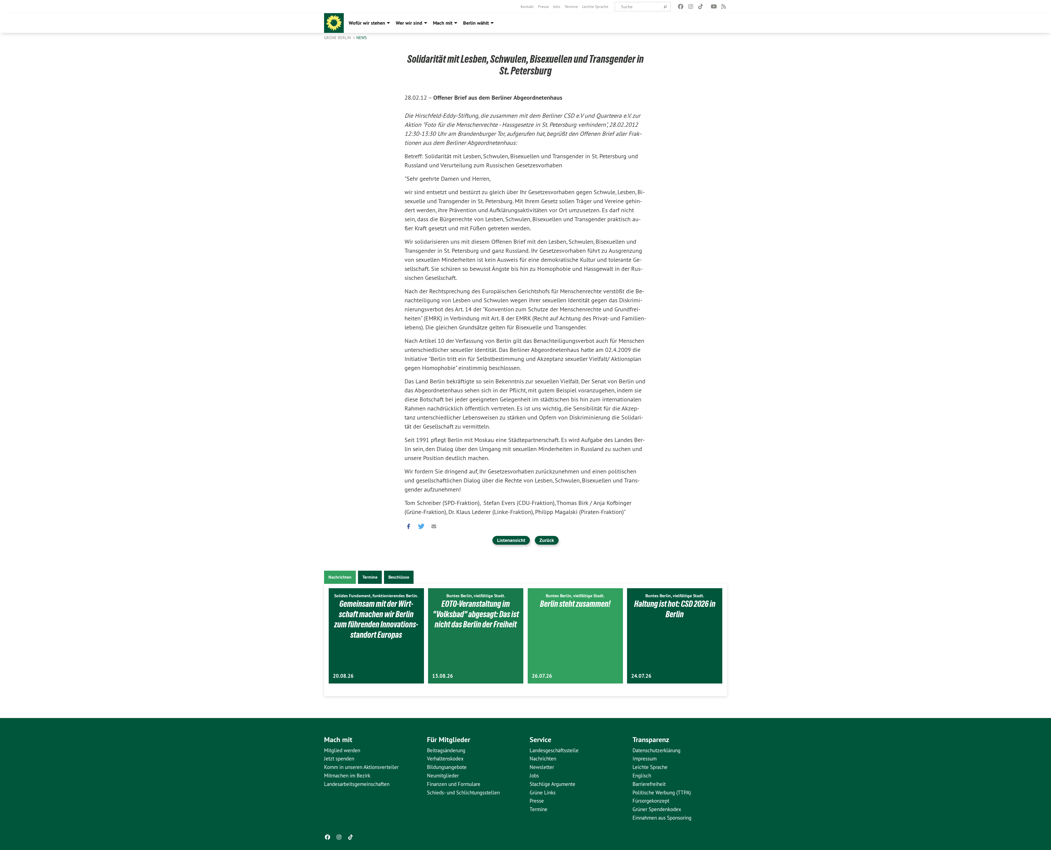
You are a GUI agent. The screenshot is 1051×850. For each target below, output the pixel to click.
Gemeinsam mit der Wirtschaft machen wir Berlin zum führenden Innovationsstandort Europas (376, 619)
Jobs (556, 6)
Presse (543, 6)
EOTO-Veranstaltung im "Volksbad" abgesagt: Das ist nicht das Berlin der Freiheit (476, 614)
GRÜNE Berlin (338, 37)
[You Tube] (713, 6)
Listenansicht (511, 540)
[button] (409, 525)
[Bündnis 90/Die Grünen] (334, 23)
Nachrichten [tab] (339, 577)
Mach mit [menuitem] (442, 23)
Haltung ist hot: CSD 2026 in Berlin (674, 609)
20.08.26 (343, 676)
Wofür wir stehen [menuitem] (367, 23)
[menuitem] (527, 6)
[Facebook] (680, 6)
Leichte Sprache (595, 6)
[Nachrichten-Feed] (723, 6)
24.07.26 (641, 676)
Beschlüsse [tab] (398, 577)
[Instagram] (690, 6)
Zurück (546, 540)
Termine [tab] (369, 577)
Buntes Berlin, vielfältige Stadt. (475, 596)
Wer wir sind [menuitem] (409, 23)
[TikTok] (700, 6)
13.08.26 (442, 676)
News (361, 37)
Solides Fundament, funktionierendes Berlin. (376, 596)
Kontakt (527, 6)
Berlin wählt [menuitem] (476, 23)
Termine (571, 6)
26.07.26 (542, 676)
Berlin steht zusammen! (575, 604)
